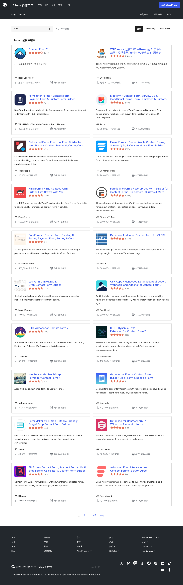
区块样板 (48, 551)
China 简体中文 (45, 567)
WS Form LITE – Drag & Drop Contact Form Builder (45, 283)
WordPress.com (150, 537)
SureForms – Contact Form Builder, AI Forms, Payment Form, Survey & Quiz (51, 237)
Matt (145, 542)
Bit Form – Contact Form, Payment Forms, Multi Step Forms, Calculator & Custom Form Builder (57, 469)
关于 (13, 537)
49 (94, 515)
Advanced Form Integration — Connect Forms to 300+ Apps (128, 469)
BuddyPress (149, 551)
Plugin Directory (19, 14)
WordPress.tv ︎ (84, 551)
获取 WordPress (169, 5)
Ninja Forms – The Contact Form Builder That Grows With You (48, 190)
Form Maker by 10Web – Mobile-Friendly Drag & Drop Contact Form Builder (53, 422)
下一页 (102, 515)
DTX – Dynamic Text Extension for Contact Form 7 (128, 329)
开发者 (80, 546)
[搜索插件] (50, 29)
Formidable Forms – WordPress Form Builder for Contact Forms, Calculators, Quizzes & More (139, 190)
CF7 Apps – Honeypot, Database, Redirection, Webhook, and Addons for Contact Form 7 (138, 283)
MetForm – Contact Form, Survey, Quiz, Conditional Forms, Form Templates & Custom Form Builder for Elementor (138, 97)
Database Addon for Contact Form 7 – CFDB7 (138, 235)
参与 (111, 537)
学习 (79, 537)
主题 (46, 542)
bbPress (147, 546)
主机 (13, 546)
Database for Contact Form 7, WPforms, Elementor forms (128, 422)
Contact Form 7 (38, 49)
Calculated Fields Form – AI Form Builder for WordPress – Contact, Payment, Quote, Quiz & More (57, 144)
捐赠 (112, 546)
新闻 (13, 542)
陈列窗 (47, 537)
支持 (79, 542)
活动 (111, 542)
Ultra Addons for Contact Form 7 (48, 327)
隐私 (13, 551)
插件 (46, 546)
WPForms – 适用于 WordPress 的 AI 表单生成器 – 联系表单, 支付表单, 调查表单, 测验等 (136, 51)
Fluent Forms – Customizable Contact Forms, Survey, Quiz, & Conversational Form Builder (137, 144)
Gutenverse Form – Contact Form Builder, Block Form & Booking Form (131, 376)
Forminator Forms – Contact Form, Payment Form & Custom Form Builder (52, 97)
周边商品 (114, 551)
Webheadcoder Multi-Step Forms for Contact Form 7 (45, 376)
